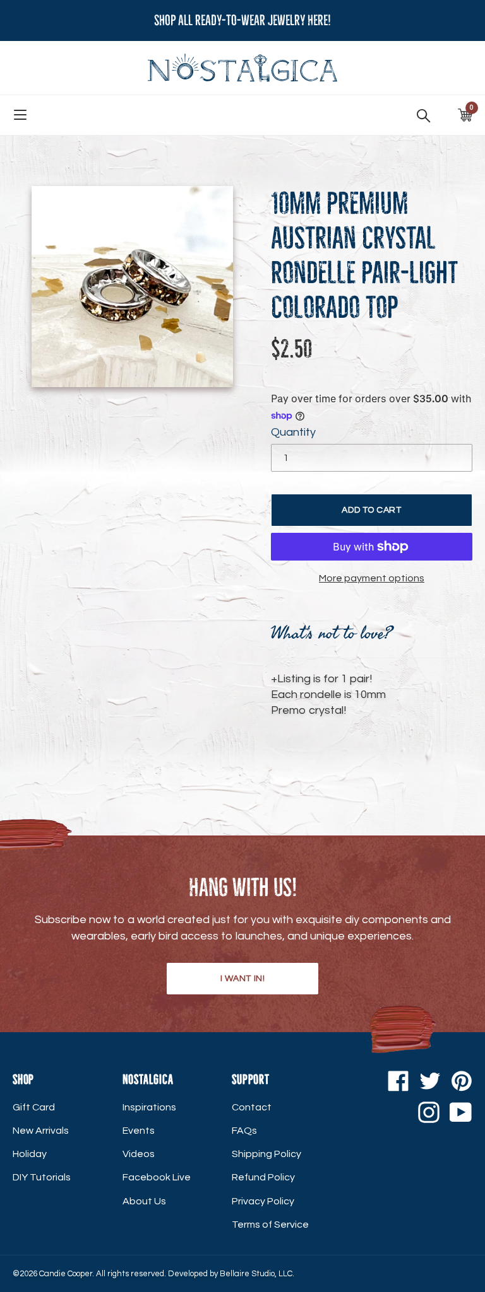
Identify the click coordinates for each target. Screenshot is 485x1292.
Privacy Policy (263, 1201)
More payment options (371, 578)
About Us (144, 1201)
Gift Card (34, 1107)
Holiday (30, 1154)
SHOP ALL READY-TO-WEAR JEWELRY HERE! (242, 20)
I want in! (242, 978)
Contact (252, 1107)
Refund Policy (263, 1177)
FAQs (244, 1131)
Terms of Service (270, 1224)
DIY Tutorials (42, 1177)
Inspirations (149, 1107)
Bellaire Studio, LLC (256, 1273)
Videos (139, 1154)
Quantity (293, 432)
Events (139, 1131)
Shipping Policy (266, 1154)
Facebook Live (157, 1177)
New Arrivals (41, 1131)
